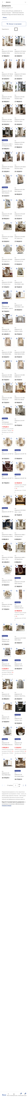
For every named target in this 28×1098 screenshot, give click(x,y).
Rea (2, 49)
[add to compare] (4, 37)
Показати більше (6, 805)
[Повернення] (2, 2)
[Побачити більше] (25, 2)
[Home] (4, 1095)
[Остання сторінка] (25, 785)
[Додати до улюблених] (11, 37)
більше (5, 17)
